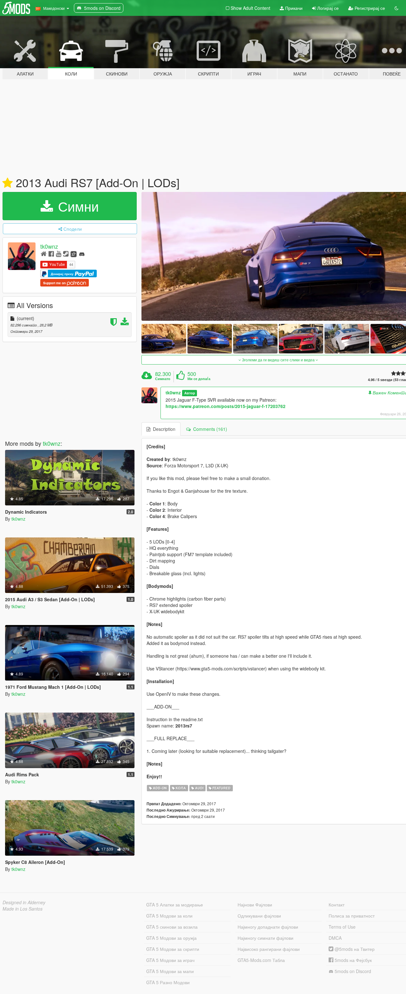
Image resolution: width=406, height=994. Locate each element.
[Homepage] (43, 253)
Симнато (162, 379)
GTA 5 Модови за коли (169, 915)
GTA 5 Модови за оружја (171, 938)
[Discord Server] (81, 253)
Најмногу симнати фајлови (265, 938)
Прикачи (293, 8)
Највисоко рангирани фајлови (269, 949)
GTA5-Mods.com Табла (261, 960)
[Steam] (66, 253)
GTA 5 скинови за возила (172, 927)
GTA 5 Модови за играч (170, 960)
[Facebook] (51, 253)
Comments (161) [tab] (209, 429)
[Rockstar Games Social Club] (73, 253)
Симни (76, 205)
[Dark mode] (396, 8)
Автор (189, 393)
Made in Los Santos (23, 908)
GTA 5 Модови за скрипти (172, 949)
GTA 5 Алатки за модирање (174, 904)
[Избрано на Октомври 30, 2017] (7, 183)
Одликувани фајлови (259, 915)
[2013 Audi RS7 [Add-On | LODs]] (163, 338)
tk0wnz (49, 246)
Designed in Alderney (24, 902)
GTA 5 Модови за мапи (170, 971)
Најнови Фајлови (255, 904)
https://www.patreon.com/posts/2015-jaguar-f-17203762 (225, 406)
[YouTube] (59, 253)
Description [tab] (162, 429)
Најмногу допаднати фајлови (268, 927)
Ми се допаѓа (198, 379)
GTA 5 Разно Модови (168, 982)
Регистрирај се (369, 8)
